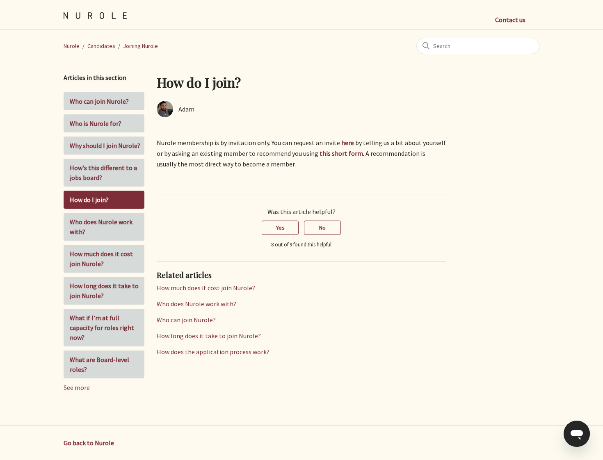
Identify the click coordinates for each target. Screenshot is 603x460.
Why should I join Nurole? (105, 145)
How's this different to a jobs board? (103, 173)
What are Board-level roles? (99, 364)
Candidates (101, 46)
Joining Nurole (140, 46)
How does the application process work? (213, 352)
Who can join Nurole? (99, 101)
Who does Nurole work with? (101, 227)
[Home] (95, 15)
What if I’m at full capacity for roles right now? (102, 328)
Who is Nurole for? (95, 123)
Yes (280, 227)
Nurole (72, 46)
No (322, 227)
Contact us (510, 20)
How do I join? (89, 200)
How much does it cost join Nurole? (101, 259)
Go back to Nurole (89, 443)
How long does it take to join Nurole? (104, 291)
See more (77, 387)
